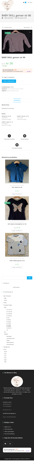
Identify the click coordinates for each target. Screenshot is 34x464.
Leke (5, 353)
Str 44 (7, 318)
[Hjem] (2, 18)
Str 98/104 (22, 222)
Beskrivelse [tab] (17, 100)
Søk (3, 275)
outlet (4, 302)
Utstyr (5, 300)
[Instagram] (10, 444)
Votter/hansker (10, 344)
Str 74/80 (8, 324)
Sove (5, 357)
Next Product (27, 27)
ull (7, 330)
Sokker (8, 340)
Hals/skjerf (8, 336)
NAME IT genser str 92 (23, 116)
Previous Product (8, 27)
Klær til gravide (7, 296)
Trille (5, 361)
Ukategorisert (6, 347)
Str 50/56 (8, 319)
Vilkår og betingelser (9, 431)
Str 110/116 (9, 309)
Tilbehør (6, 334)
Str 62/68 (22, 185)
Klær (9, 89)
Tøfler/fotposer (10, 342)
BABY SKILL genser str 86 (20, 18)
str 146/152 (9, 315)
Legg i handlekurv (8, 81)
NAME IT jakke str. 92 (7, 122)
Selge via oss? (8, 427)
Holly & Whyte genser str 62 (17, 260)
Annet (5, 351)
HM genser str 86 (6, 116)
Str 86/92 (21, 89)
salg (17, 90)
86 (7, 90)
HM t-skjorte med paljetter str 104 (17, 224)
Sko (5, 332)
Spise (5, 360)
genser (14, 90)
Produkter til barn (14, 89)
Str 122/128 (9, 311)
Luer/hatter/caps (10, 338)
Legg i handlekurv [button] (17, 194)
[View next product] (31, 27)
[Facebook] (5, 444)
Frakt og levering (8, 429)
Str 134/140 (9, 313)
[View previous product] (3, 27)
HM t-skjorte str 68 (17, 187)
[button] (8, 77)
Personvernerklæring (9, 433)
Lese (5, 355)
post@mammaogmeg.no (9, 413)
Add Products (16, 287)
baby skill (10, 90)
